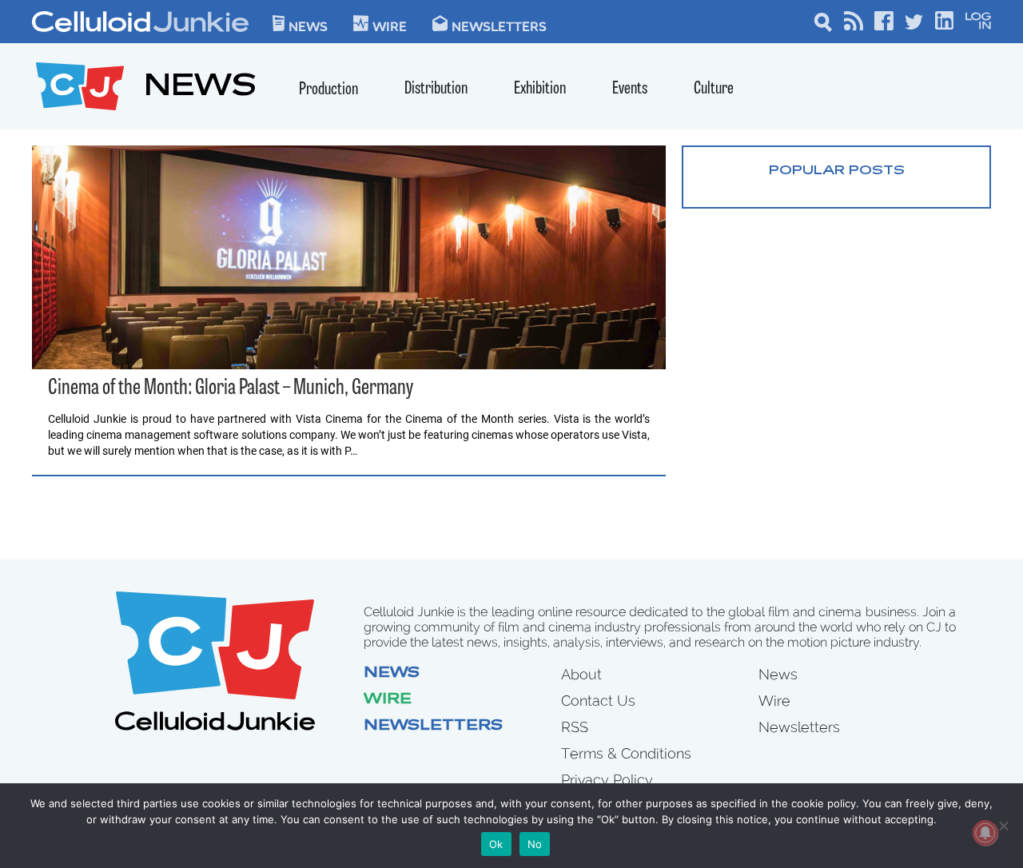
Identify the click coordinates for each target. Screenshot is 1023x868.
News (308, 25)
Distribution (436, 89)
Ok (496, 844)
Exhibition (540, 89)
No (535, 844)
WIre (389, 25)
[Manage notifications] (985, 833)
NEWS (200, 88)
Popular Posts (837, 171)
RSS (574, 727)
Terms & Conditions (626, 753)
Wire (388, 700)
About (581, 674)
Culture (714, 89)
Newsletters (499, 25)
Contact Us (598, 700)
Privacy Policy (607, 779)
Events (629, 89)
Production (328, 90)
